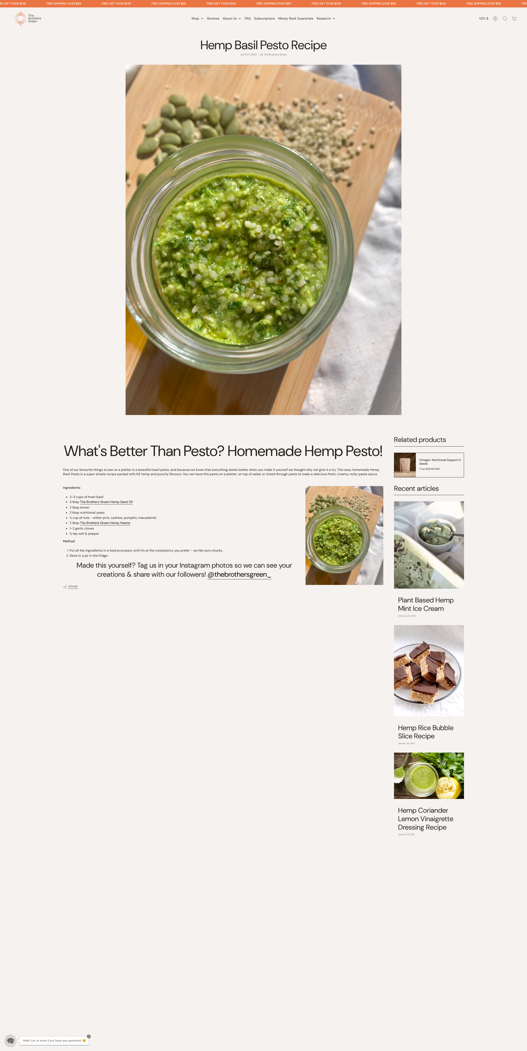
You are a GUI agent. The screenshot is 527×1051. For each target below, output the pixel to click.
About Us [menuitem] (230, 18)
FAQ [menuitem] (248, 18)
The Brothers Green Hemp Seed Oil (106, 502)
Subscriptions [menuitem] (264, 18)
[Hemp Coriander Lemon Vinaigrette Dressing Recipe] (429, 776)
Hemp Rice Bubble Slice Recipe (426, 732)
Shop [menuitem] (195, 18)
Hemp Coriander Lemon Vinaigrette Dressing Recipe (425, 818)
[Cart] (514, 18)
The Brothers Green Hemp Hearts (105, 523)
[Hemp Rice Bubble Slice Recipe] (429, 670)
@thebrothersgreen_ (240, 574)
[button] (10, 1040)
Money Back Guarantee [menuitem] (295, 18)
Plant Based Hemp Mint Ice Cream (426, 604)
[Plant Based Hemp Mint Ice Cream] (429, 545)
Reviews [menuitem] (213, 18)
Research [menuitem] (324, 18)
